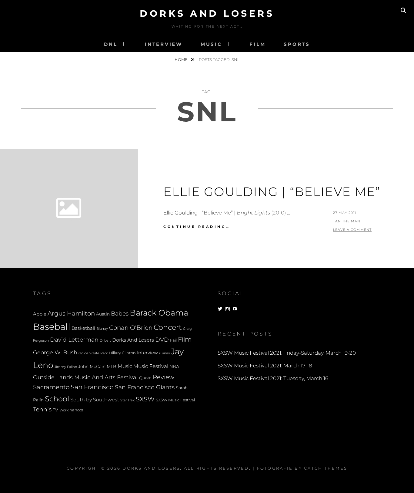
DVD (162, 339)
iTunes (164, 353)
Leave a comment (352, 230)
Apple (39, 314)
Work (64, 410)
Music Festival (150, 366)
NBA (174, 366)
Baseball (51, 326)
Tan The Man (347, 221)
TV (55, 410)
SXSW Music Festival (175, 400)
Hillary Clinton (122, 353)
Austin (103, 314)
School (57, 398)
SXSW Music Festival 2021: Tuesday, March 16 (273, 378)
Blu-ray (102, 329)
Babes (120, 313)
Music (211, 44)
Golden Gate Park (93, 353)
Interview (163, 44)
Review (163, 377)
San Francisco (92, 387)
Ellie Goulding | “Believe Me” (271, 191)
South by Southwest (94, 400)
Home (182, 59)
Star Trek (127, 400)
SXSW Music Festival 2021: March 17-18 (265, 366)
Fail (173, 340)
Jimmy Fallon (66, 367)
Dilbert (105, 340)
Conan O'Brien (130, 327)
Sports (297, 44)
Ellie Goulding (180, 213)
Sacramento (51, 387)
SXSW (145, 399)
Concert (168, 327)
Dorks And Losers (207, 13)
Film (257, 44)
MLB (111, 366)
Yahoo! (76, 410)
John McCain (91, 366)
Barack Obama (159, 312)
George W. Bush (55, 352)
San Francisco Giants (145, 387)
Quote (145, 378)
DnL (110, 44)
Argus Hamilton (71, 313)
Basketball (83, 328)
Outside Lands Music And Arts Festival (85, 377)
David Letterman (74, 339)
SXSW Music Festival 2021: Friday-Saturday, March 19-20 (287, 353)
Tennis (42, 409)
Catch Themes (325, 468)
